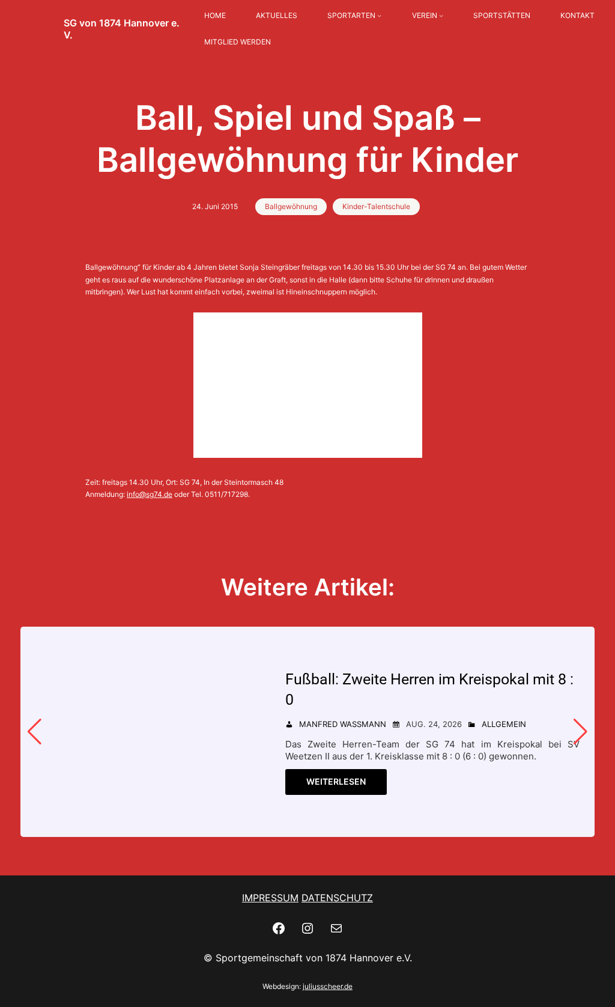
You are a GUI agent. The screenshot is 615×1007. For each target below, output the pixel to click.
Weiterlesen (336, 781)
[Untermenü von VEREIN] (441, 16)
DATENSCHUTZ (337, 898)
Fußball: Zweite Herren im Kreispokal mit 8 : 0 (429, 689)
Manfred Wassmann (342, 724)
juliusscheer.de (328, 986)
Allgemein (504, 724)
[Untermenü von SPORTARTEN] (379, 16)
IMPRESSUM (270, 898)
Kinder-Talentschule (376, 206)
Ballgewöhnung (291, 206)
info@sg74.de (149, 494)
